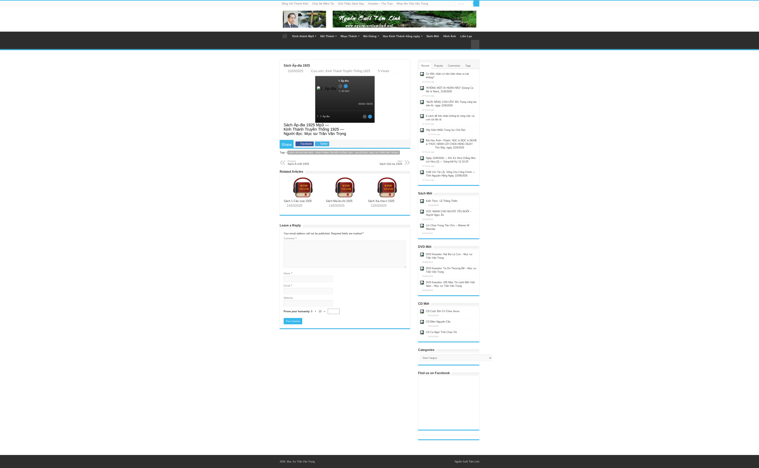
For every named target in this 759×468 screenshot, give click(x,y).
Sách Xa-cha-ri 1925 (381, 201)
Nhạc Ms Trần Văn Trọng (412, 3)
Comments (454, 65)
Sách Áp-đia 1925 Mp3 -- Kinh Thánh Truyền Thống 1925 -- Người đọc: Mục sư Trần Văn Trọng (343, 152)
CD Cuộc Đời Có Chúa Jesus (443, 311)
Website (288, 297)
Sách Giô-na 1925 (391, 162)
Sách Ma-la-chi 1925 (339, 201)
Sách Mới (432, 36)
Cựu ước (317, 71)
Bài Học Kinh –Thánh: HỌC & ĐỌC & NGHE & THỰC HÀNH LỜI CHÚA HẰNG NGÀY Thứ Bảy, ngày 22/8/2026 (448, 144)
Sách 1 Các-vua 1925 (298, 201)
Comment (290, 238)
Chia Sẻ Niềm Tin (323, 3)
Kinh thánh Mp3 (303, 36)
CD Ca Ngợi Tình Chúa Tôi (441, 332)
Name (288, 273)
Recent (425, 65)
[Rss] (446, 461)
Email (288, 285)
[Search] (476, 4)
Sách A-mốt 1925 (298, 162)
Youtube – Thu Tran (380, 3)
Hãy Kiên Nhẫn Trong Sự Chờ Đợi (445, 129)
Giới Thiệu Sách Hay (351, 3)
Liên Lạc (466, 36)
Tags (468, 65)
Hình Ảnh (449, 36)
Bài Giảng (370, 36)
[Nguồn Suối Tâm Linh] (304, 18)
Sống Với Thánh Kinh (295, 3)
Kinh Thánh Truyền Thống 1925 (348, 71)
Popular (438, 65)
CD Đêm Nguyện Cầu (438, 321)
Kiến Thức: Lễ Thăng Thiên (441, 200)
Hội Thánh (327, 36)
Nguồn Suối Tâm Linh (467, 461)
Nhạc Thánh (349, 36)
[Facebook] (449, 461)
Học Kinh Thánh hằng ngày (401, 36)
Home (285, 36)
